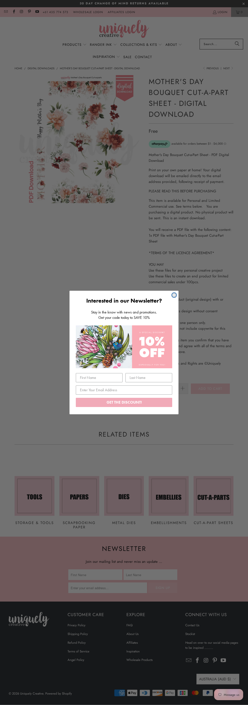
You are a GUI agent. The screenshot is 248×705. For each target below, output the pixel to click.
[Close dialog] (174, 295)
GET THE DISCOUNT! (124, 402)
